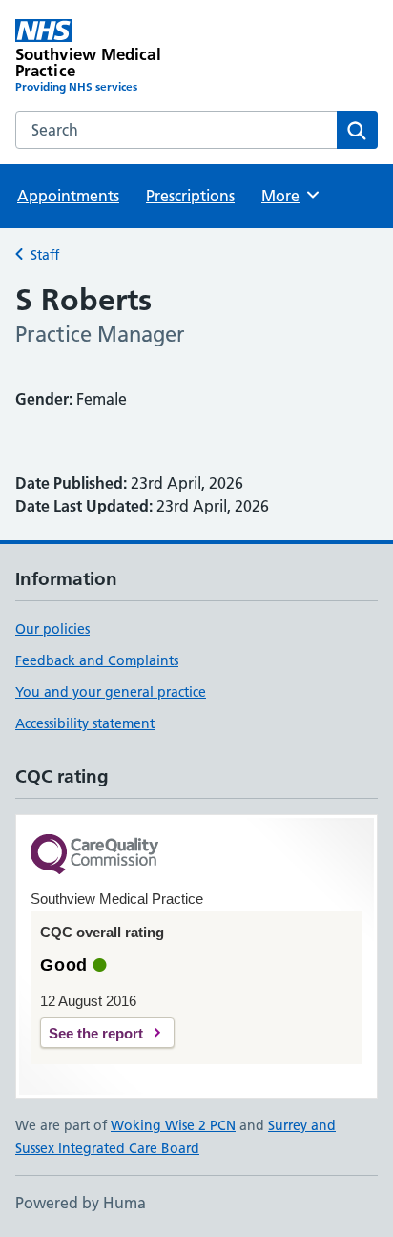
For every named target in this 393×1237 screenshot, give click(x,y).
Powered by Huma (80, 1202)
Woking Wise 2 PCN (173, 1125)
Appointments (68, 195)
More (289, 195)
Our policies (52, 629)
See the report (96, 1033)
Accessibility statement (85, 723)
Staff (45, 254)
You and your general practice (110, 692)
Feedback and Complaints (96, 660)
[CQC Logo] (94, 855)
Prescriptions (190, 195)
